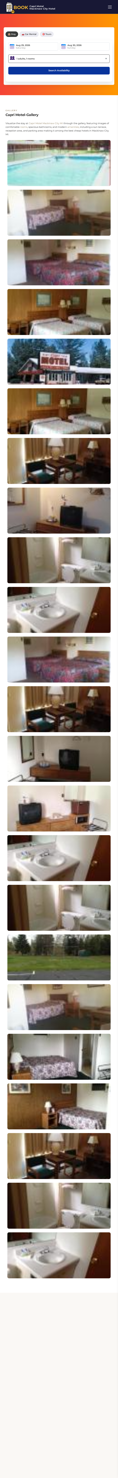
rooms (23, 127)
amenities (73, 127)
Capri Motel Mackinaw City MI (46, 123)
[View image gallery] (59, 163)
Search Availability (59, 70)
